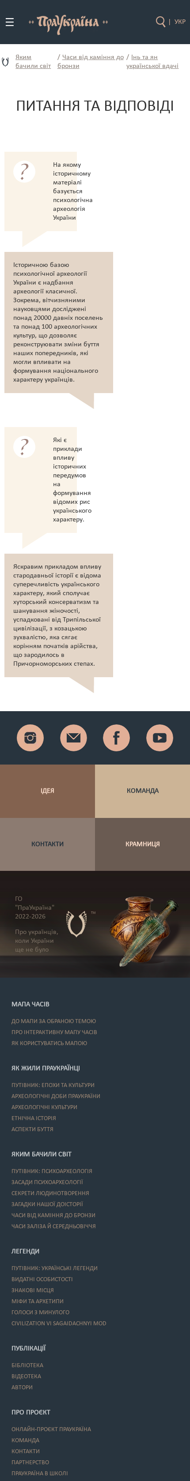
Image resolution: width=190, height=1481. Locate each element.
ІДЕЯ (47, 791)
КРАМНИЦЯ (142, 844)
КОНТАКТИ (47, 844)
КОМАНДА (143, 791)
